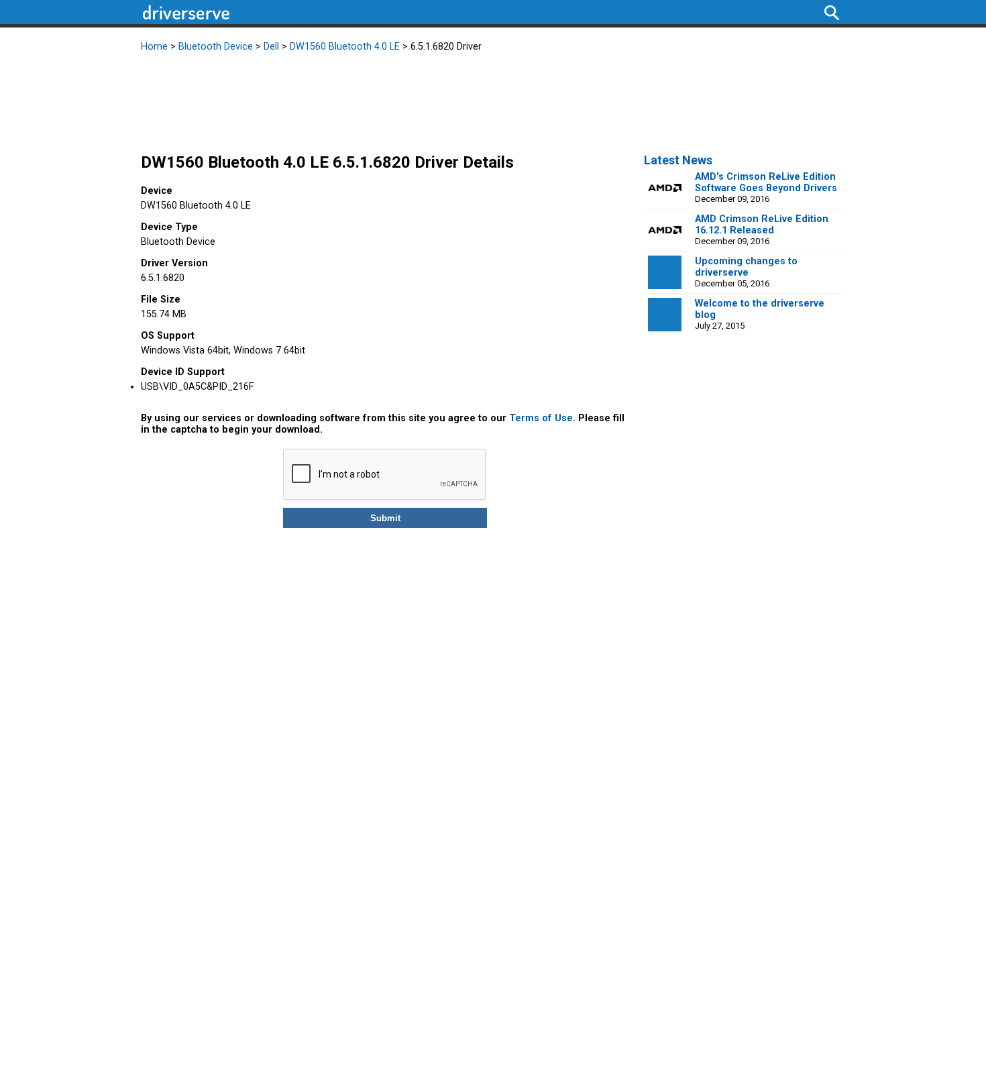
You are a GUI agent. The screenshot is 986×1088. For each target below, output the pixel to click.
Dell (271, 46)
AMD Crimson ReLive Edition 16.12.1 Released (761, 224)
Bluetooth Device (215, 46)
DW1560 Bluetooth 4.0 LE (345, 46)
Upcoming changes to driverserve (746, 267)
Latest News (678, 160)
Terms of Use (541, 418)
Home (154, 46)
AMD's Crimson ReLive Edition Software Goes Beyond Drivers (766, 182)
